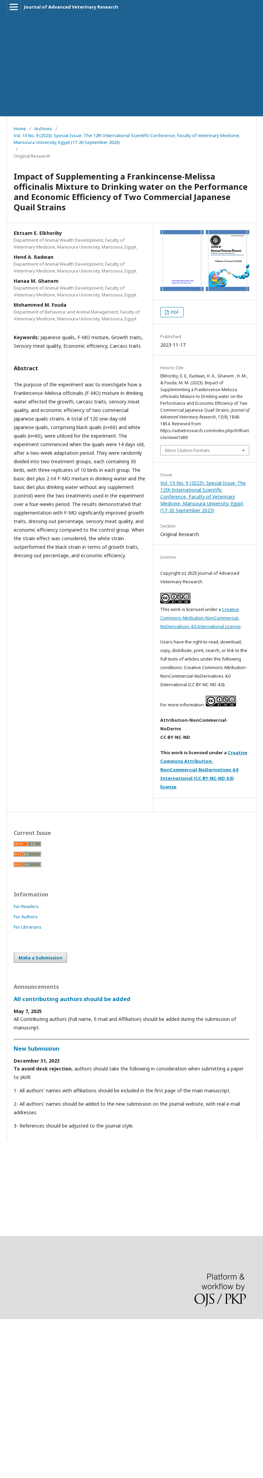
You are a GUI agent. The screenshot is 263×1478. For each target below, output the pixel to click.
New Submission (37, 1048)
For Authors (26, 917)
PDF (174, 312)
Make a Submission (40, 958)
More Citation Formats (187, 450)
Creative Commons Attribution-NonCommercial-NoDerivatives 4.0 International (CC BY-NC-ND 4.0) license (203, 769)
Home (20, 128)
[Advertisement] (131, 65)
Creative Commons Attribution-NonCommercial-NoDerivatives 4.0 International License (200, 617)
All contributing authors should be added (72, 999)
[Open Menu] (14, 7)
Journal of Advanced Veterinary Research (71, 7)
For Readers (26, 906)
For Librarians (27, 927)
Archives (43, 128)
